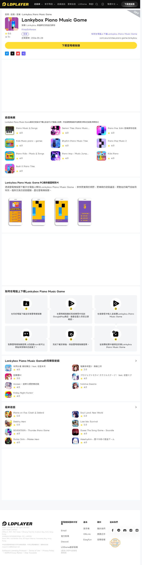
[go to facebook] (112, 530)
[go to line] (118, 530)
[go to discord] (125, 530)
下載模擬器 (129, 4)
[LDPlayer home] (15, 4)
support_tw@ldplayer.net (11, 547)
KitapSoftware (29, 29)
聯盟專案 (93, 4)
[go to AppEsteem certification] (115, 543)
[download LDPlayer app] (102, 4)
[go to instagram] (131, 530)
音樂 (18, 14)
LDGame (82, 4)
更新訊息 (72, 4)
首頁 (7, 14)
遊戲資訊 (61, 4)
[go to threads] (137, 530)
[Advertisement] (71, 85)
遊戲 (13, 14)
